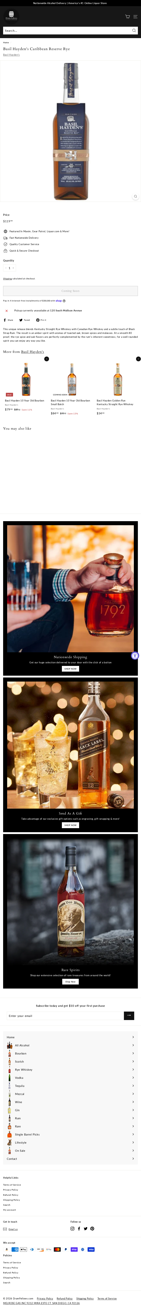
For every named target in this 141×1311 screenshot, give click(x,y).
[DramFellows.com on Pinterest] (92, 1228)
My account (9, 1209)
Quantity (8, 260)
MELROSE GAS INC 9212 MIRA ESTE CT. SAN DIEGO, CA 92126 (41, 1303)
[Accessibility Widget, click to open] (135, 655)
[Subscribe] (129, 1016)
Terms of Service (12, 1184)
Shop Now (70, 981)
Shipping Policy (11, 1199)
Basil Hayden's (11, 54)
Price (6, 214)
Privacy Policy (10, 1189)
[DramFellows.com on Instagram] (72, 1228)
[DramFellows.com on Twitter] (86, 1228)
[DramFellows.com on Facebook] (79, 1228)
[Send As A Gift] (70, 745)
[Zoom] (135, 196)
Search (6, 1204)
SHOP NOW (70, 669)
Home (6, 42)
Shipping (7, 278)
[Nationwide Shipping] (70, 588)
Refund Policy (10, 1195)
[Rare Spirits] (70, 901)
